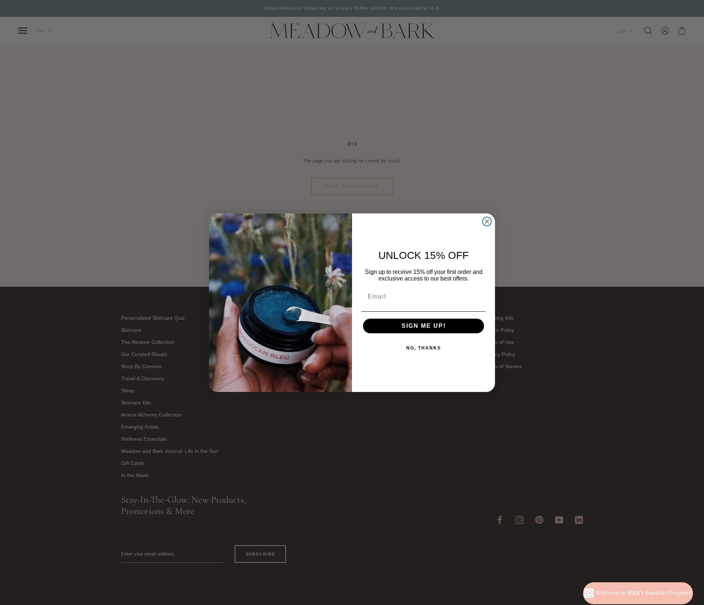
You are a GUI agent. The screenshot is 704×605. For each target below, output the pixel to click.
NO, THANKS (423, 348)
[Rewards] (638, 593)
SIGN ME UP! (424, 326)
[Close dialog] (487, 221)
